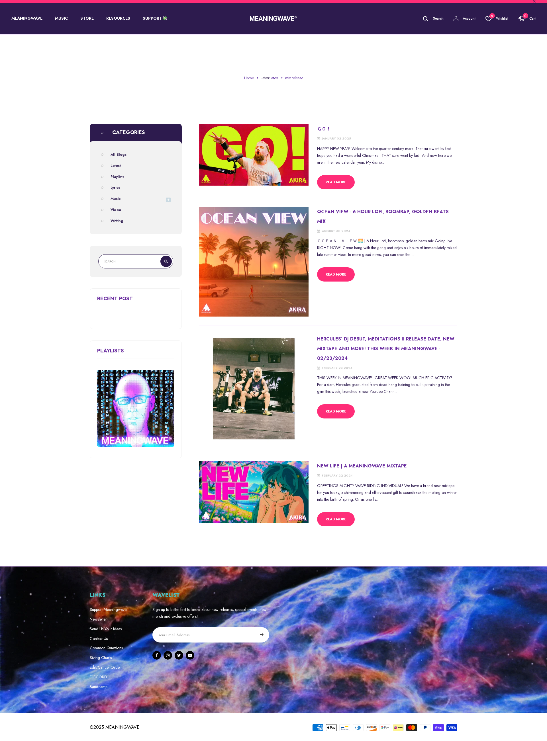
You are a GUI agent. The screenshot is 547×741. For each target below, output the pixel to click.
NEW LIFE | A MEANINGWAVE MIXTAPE (362, 466)
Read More (336, 182)
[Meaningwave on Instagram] (168, 655)
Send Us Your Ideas (106, 629)
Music (116, 198)
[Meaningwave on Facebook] (156, 655)
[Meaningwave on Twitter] (179, 655)
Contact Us (99, 638)
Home (249, 78)
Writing (117, 220)
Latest (265, 78)
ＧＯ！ (324, 129)
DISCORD (98, 677)
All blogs (118, 154)
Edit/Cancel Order (105, 667)
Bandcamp (98, 686)
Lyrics (115, 187)
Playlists (117, 176)
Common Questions (106, 648)
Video (116, 209)
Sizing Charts (101, 657)
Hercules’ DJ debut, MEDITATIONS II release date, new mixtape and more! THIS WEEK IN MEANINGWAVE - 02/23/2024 (385, 349)
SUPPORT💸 (155, 18)
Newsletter (98, 619)
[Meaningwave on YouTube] (190, 655)
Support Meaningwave (108, 609)
